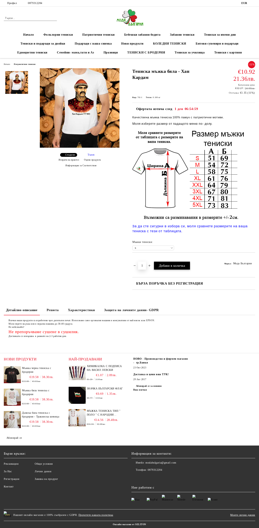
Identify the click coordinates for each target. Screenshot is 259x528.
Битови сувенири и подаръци (217, 43)
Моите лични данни (242, 515)
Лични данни (43, 471)
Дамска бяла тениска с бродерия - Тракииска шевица (40, 414)
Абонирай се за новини (149, 386)
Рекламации (11, 463)
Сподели (70, 155)
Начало (28, 34)
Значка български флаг (105, 388)
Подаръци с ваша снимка (93, 43)
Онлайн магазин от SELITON (129, 524)
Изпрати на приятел (69, 159)
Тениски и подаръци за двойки (42, 43)
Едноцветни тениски (32, 52)
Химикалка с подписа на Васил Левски (104, 368)
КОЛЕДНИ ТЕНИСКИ (169, 43)
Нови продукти (132, 43)
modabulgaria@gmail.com (160, 462)
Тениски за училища (190, 52)
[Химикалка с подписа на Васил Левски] (77, 372)
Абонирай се (14, 437)
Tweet (91, 154)
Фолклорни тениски (58, 34)
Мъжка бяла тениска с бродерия (35, 392)
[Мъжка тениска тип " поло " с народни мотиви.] (77, 417)
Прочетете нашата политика (95, 515)
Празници (111, 52)
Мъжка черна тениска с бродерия (36, 370)
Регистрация (11, 479)
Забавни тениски (182, 34)
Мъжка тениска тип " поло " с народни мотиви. (104, 413)
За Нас (8, 471)
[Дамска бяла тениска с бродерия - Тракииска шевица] (12, 419)
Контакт (9, 486)
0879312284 (35, 3)
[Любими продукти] (245, 17)
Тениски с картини (228, 52)
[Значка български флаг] (77, 395)
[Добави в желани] (139, 259)
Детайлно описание (22, 310)
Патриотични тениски (98, 34)
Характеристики (81, 310)
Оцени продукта (92, 159)
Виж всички (140, 389)
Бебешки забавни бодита (142, 34)
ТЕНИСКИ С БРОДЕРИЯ (146, 52)
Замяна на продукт (46, 479)
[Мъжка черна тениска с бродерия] (12, 374)
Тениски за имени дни (220, 34)
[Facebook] (253, 3)
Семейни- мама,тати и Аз (75, 52)
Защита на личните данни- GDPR (131, 310)
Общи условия (44, 463)
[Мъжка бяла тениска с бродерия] (12, 397)
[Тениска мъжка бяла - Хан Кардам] (79, 146)
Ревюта (53, 310)
